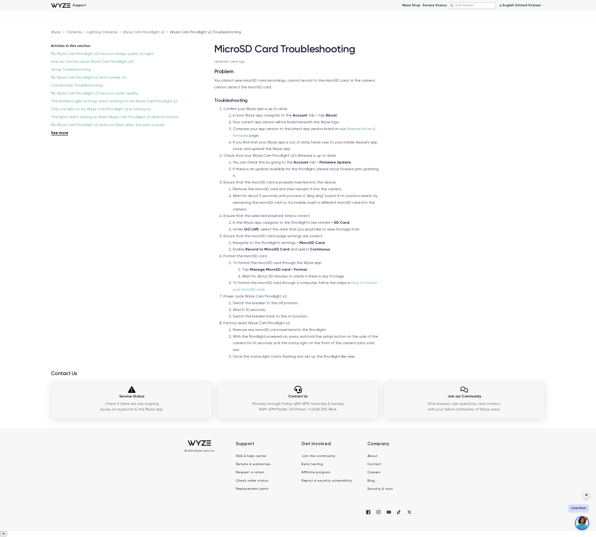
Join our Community (464, 396)
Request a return (250, 472)
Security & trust (380, 488)
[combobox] (472, 5)
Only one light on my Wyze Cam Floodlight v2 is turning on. (101, 109)
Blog (371, 480)
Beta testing (312, 464)
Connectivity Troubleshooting (76, 85)
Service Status (435, 5)
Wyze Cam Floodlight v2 (144, 32)
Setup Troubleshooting (71, 70)
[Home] (60, 5)
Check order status (252, 480)
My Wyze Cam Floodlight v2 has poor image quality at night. (102, 54)
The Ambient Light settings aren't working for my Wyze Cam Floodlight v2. (114, 101)
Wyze (56, 32)
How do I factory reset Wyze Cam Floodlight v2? (92, 62)
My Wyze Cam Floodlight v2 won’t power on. (89, 78)
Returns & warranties (253, 464)
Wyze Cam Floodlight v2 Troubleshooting (205, 32)
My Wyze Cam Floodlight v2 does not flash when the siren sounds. (108, 125)
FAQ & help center (251, 456)
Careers (374, 472)
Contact (374, 464)
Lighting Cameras (102, 32)
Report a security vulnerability (326, 480)
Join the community (318, 456)
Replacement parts (252, 488)
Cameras (74, 32)
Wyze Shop (411, 5)
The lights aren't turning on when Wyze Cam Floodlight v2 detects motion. (115, 117)
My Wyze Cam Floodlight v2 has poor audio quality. (95, 93)
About (372, 456)
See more (59, 133)
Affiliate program (315, 472)
